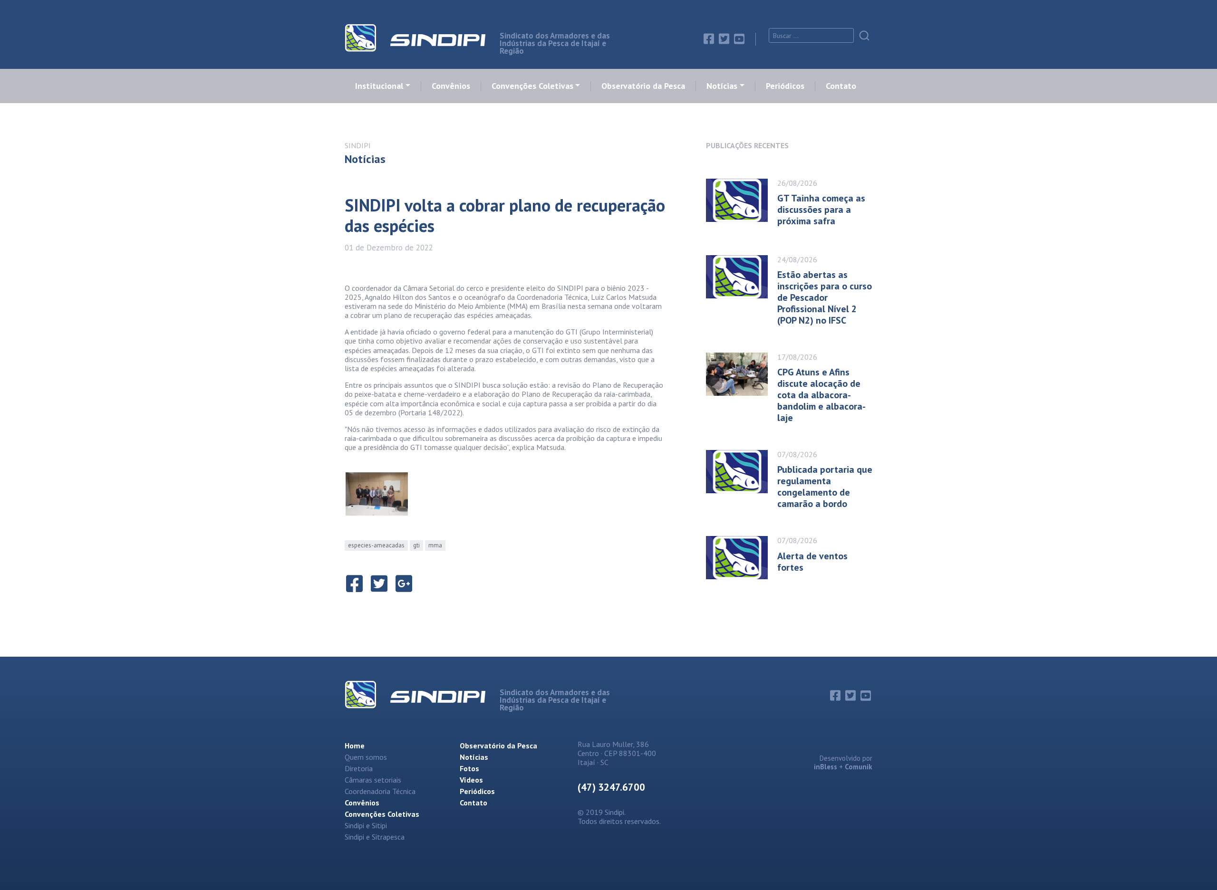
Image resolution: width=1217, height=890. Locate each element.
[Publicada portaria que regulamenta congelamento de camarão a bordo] (741, 476)
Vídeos (471, 780)
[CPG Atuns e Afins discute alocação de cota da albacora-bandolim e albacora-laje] (741, 385)
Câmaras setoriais (373, 780)
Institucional (379, 86)
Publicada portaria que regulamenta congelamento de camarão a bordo (824, 486)
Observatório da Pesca (643, 86)
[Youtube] (739, 39)
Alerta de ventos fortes (812, 562)
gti (416, 545)
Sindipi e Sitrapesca (375, 837)
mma (435, 545)
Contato (841, 86)
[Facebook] (709, 39)
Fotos (469, 768)
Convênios (451, 86)
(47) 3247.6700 (611, 787)
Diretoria (359, 768)
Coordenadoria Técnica (380, 791)
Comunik (858, 766)
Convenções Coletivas (532, 86)
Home (355, 745)
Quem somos (366, 757)
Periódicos (785, 86)
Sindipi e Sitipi (366, 825)
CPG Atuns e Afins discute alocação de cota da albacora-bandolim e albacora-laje (821, 395)
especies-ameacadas (376, 545)
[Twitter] (724, 39)
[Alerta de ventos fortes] (741, 557)
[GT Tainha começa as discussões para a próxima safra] (741, 200)
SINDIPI (358, 145)
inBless (825, 766)
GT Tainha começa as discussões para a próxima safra (821, 209)
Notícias (721, 86)
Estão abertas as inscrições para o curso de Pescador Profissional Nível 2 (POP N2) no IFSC (824, 297)
